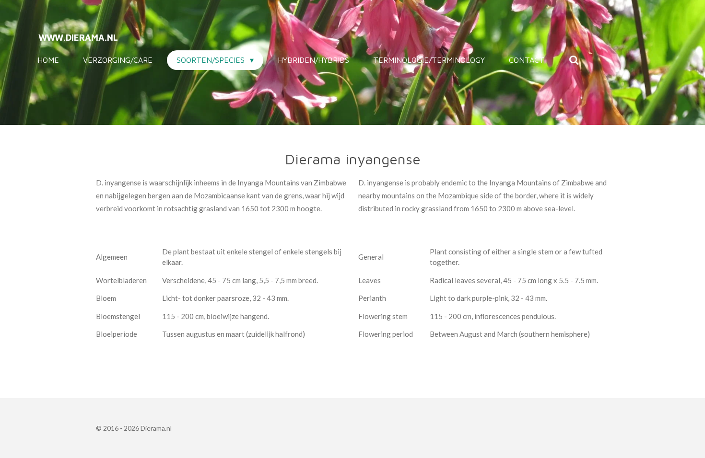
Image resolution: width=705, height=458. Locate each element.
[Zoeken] (573, 59)
